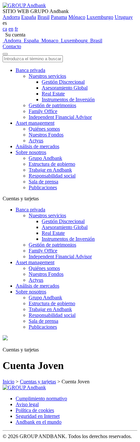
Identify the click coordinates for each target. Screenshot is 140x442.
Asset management (35, 123)
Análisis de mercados (37, 146)
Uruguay (124, 17)
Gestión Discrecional (63, 82)
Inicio (8, 381)
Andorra (11, 17)
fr (16, 29)
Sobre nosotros (31, 152)
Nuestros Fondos (46, 134)
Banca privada (30, 70)
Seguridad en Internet (38, 416)
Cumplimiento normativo (41, 398)
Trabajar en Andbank (50, 170)
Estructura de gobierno (52, 164)
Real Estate (53, 93)
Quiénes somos (44, 129)
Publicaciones (43, 187)
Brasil (43, 17)
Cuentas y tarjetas (38, 381)
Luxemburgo (100, 17)
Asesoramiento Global (65, 88)
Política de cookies (35, 410)
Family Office (43, 111)
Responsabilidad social (52, 175)
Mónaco (76, 17)
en (10, 29)
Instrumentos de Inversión (68, 99)
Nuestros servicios (47, 76)
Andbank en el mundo (39, 422)
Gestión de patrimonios (52, 105)
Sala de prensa (43, 181)
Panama (59, 17)
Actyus (36, 140)
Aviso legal (27, 404)
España (28, 17)
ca (5, 29)
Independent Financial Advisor (60, 117)
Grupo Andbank (45, 158)
